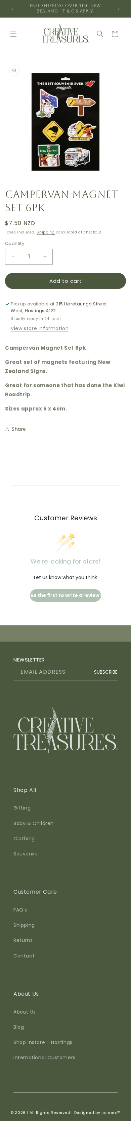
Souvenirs (25, 853)
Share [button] (19, 429)
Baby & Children (33, 823)
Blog (18, 1027)
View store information (40, 328)
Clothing (24, 838)
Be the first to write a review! (66, 595)
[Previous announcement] (12, 8)
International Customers (44, 1057)
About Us (24, 1011)
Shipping (46, 232)
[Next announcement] (118, 8)
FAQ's (20, 909)
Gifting (22, 807)
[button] (13, 33)
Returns (23, 940)
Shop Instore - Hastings (43, 1042)
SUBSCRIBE (106, 672)
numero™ (111, 1112)
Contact (24, 955)
